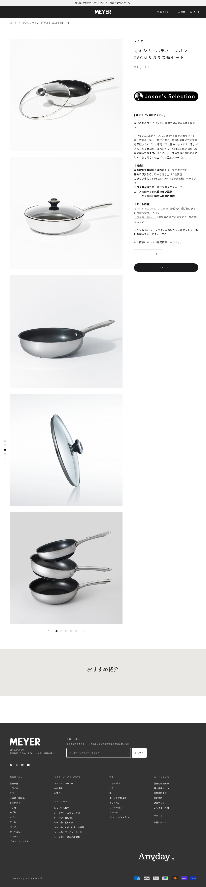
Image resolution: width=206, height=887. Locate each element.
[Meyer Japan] (25, 741)
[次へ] (83, 630)
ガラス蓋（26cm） (145, 217)
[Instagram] (22, 765)
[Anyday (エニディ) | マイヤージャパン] (154, 857)
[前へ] (48, 630)
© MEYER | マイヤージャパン (27, 878)
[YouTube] (28, 765)
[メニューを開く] (7, 12)
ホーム (13, 23)
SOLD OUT (166, 267)
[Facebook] (11, 765)
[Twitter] (16, 765)
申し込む (139, 753)
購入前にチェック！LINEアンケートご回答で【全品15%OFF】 (103, 2)
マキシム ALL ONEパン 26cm (151, 208)
